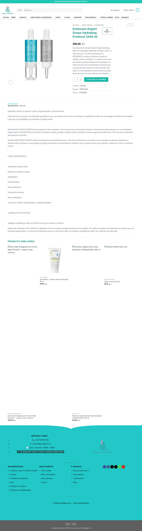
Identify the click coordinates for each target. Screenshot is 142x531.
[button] (115, 10)
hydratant (99, 25)
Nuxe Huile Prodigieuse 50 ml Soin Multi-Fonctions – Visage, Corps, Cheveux (22, 417)
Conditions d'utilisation (19, 478)
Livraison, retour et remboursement (23, 471)
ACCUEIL (6, 17)
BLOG (117, 17)
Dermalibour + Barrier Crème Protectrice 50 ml (54, 280)
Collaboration (78, 478)
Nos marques (78, 474)
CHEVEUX (23, 17)
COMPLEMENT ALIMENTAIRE (41, 17)
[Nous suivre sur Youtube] (139, 1)
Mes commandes (48, 474)
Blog (75, 482)
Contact (13, 474)
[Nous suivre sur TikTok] (133, 1)
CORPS (58, 17)
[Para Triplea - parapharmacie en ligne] (7, 9)
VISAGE (67, 17)
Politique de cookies (18, 486)
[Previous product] (132, 24)
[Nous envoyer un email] (135, 1)
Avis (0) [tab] (22, 106)
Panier (44, 482)
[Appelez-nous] (137, 1)
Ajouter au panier (96, 79)
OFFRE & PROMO (106, 17)
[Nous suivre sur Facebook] (128, 1)
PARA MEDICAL (91, 17)
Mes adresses (47, 478)
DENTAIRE (77, 17)
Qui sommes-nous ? (81, 471)
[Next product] (129, 24)
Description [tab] (13, 106)
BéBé (13, 17)
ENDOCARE (84, 89)
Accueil (76, 25)
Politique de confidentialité (20, 490)
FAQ (12, 482)
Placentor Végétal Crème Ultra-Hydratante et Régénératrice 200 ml (87, 417)
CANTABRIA (83, 92)
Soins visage (87, 25)
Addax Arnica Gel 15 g (112, 282)
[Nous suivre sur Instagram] (130, 1)
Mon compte (46, 471)
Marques (125, 17)
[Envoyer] (80, 10)
